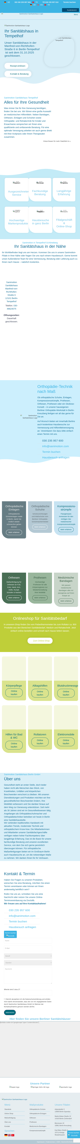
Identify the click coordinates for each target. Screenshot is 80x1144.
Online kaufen (14, 692)
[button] (76, 17)
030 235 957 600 (52, 440)
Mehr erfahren (14, 532)
